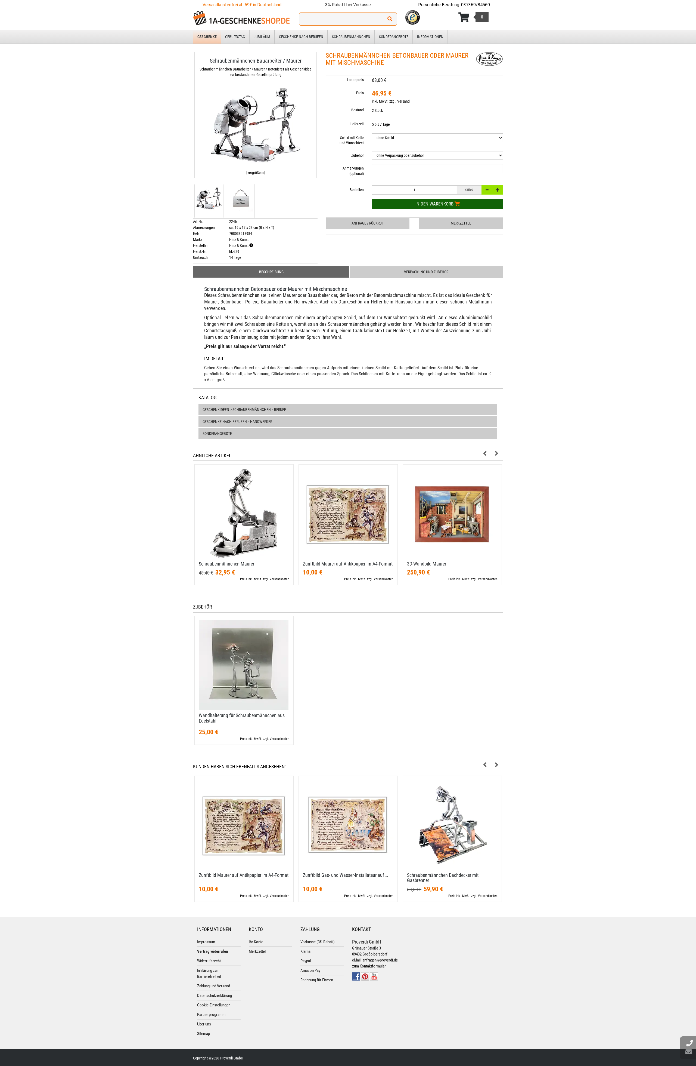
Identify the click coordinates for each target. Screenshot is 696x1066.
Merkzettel (461, 223)
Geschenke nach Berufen (301, 37)
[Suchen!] (390, 19)
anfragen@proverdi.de (380, 960)
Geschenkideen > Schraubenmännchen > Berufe (244, 409)
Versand (403, 101)
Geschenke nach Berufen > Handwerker (237, 421)
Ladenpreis (355, 80)
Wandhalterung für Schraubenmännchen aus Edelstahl (242, 718)
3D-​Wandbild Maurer (426, 564)
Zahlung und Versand (213, 986)
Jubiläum (262, 37)
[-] (486, 190)
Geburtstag (235, 37)
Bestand (357, 110)
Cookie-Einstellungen (213, 1005)
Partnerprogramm (211, 1014)
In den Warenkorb (435, 204)
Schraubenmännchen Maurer (226, 564)
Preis (360, 93)
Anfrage (368, 223)
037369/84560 (475, 4)
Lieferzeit (357, 124)
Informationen (430, 37)
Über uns (204, 1024)
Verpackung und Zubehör (426, 272)
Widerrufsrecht (209, 961)
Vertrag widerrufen (212, 951)
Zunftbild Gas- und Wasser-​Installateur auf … (345, 875)
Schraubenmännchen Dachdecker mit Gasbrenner (442, 877)
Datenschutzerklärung (214, 995)
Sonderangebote (393, 37)
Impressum (206, 941)
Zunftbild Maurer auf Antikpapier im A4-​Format (348, 564)
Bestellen (357, 190)
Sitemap (203, 1033)
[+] (497, 190)
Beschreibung (271, 272)
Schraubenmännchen (351, 37)
